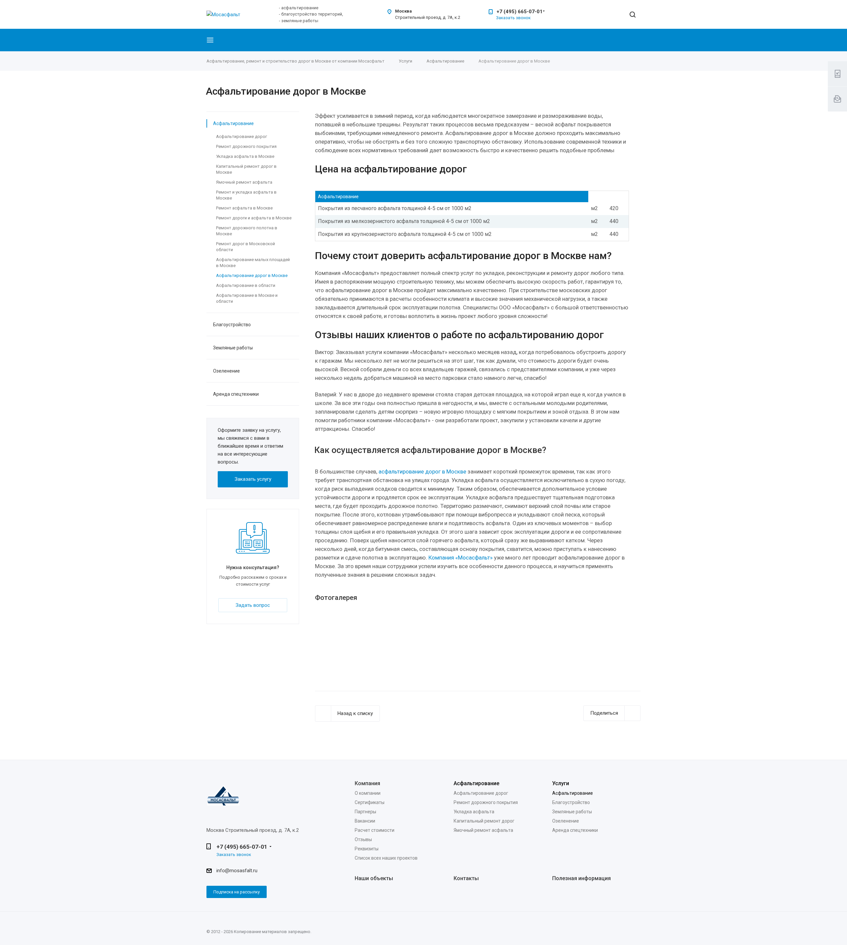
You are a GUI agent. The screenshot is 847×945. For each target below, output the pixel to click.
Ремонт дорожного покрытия (246, 146)
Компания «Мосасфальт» (460, 557)
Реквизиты (367, 848)
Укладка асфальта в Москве (245, 156)
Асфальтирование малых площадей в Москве (253, 262)
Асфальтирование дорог (241, 136)
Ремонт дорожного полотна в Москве (246, 230)
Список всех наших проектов (386, 858)
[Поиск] (633, 15)
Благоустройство (232, 324)
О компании (367, 793)
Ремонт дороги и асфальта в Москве (253, 217)
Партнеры (365, 811)
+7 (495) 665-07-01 (520, 12)
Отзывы (363, 839)
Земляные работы (233, 347)
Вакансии (365, 821)
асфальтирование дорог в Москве (422, 471)
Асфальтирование (233, 123)
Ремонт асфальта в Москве (244, 207)
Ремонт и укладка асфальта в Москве (246, 195)
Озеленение (226, 371)
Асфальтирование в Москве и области (247, 298)
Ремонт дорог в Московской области (245, 246)
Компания (367, 783)
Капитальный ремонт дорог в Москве (246, 169)
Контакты (466, 878)
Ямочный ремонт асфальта (244, 182)
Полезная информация (581, 878)
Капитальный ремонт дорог (484, 821)
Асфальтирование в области (245, 285)
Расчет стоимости (374, 830)
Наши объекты (374, 878)
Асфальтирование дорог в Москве (252, 275)
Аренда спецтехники (236, 394)
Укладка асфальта (474, 811)
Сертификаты (369, 802)
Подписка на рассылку (236, 891)
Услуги (560, 783)
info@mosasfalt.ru (236, 871)
